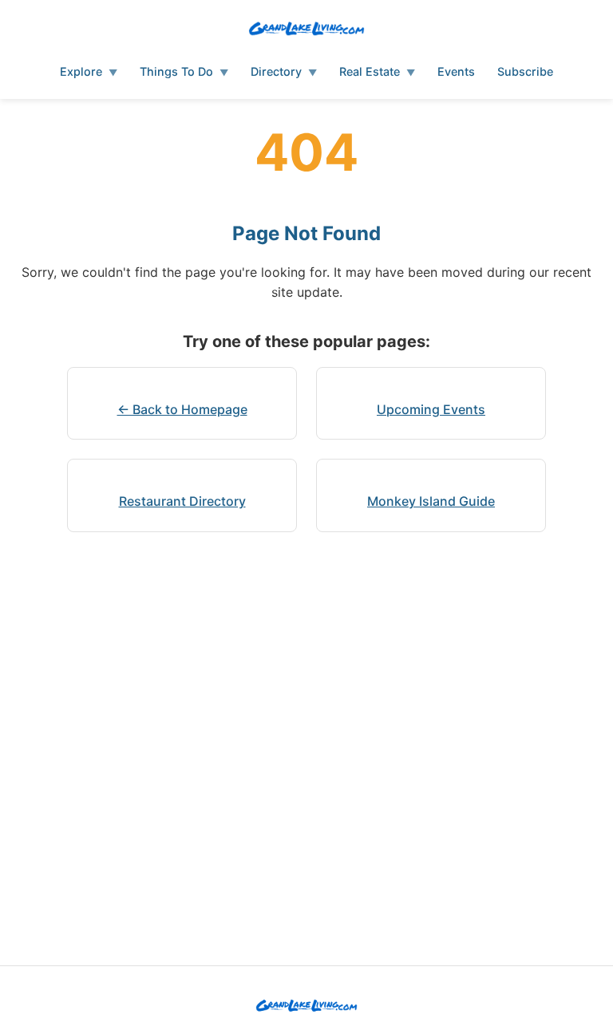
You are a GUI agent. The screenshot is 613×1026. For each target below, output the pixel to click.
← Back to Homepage (182, 409)
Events (456, 71)
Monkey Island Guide (431, 501)
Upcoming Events (431, 409)
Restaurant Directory (182, 501)
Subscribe (525, 71)
